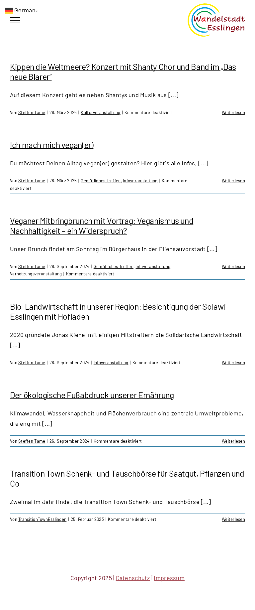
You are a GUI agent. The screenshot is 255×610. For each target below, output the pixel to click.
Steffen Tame (31, 112)
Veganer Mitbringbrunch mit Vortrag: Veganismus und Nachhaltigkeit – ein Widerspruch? (101, 225)
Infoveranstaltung (140, 180)
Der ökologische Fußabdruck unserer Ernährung (92, 395)
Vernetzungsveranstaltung (36, 273)
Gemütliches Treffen (101, 180)
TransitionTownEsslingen (42, 519)
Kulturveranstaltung (100, 112)
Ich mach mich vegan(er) (51, 145)
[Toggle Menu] (15, 20)
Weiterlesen (233, 112)
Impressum (169, 577)
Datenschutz (133, 577)
